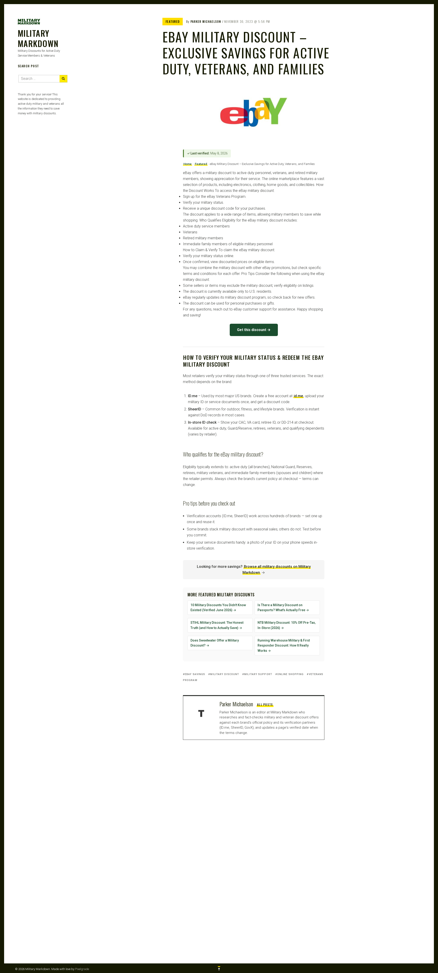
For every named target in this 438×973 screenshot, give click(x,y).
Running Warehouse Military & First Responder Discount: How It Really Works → (284, 646)
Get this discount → (254, 330)
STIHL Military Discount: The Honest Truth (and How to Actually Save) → (216, 625)
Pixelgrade (82, 969)
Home (187, 164)
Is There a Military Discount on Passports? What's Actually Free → (283, 607)
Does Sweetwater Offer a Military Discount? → (214, 643)
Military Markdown (38, 38)
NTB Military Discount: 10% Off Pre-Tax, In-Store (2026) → (286, 625)
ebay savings (195, 674)
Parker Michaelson (205, 21)
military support (258, 674)
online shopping (290, 674)
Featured (173, 21)
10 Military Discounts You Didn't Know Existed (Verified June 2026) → (218, 607)
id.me (298, 396)
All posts (265, 704)
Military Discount (224, 674)
